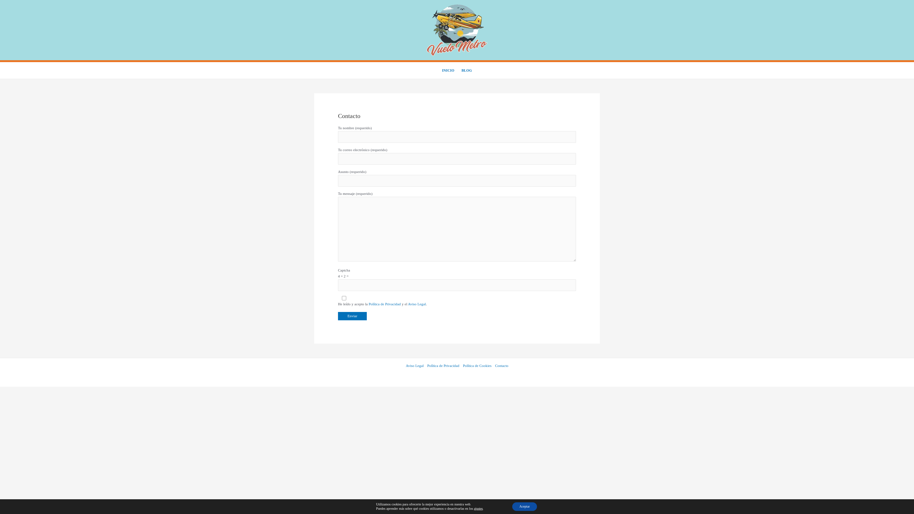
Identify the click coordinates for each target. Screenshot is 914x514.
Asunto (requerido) (352, 172)
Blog (467, 70)
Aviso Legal (417, 304)
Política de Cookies (477, 366)
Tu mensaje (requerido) (355, 194)
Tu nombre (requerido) (355, 128)
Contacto (501, 366)
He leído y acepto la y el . (382, 304)
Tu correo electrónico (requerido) (362, 150)
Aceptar (524, 506)
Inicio (448, 70)
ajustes (478, 508)
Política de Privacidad (385, 304)
